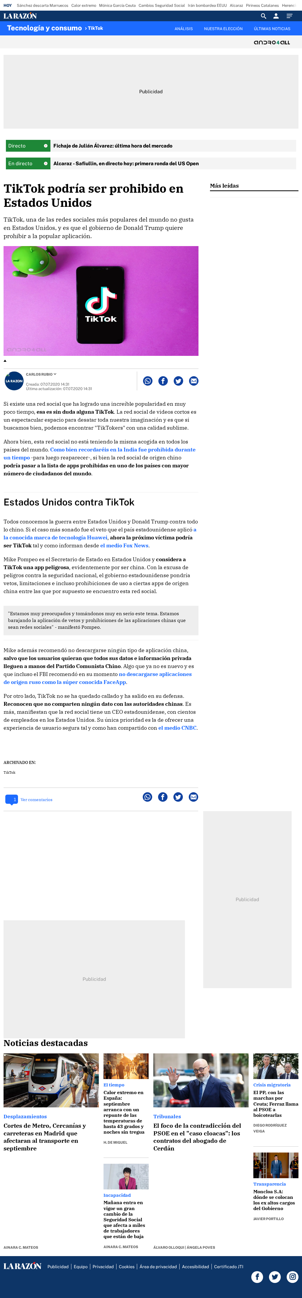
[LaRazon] (40, 15)
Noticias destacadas (46, 1042)
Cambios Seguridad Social (162, 5)
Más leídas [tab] (224, 185)
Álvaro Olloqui (168, 1247)
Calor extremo (83, 5)
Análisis (184, 29)
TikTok (95, 28)
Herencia (290, 5)
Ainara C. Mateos (21, 1247)
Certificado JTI (228, 1266)
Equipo (81, 1266)
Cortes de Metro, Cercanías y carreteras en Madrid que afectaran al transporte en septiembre (45, 1137)
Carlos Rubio (39, 374)
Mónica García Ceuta (117, 5)
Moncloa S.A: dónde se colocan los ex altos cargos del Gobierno (274, 1200)
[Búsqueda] (263, 16)
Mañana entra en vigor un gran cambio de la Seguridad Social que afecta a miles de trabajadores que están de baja (124, 1219)
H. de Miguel (115, 1142)
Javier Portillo (268, 1219)
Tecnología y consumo (44, 28)
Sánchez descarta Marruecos (42, 5)
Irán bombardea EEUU (207, 5)
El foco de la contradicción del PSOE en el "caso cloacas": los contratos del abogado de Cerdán (197, 1137)
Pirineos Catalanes (262, 5)
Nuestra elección (223, 29)
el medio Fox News (124, 545)
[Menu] (291, 16)
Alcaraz (236, 5)
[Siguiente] (295, 32)
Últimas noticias (272, 29)
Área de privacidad (158, 1266)
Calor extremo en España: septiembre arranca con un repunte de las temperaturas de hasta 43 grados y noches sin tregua (124, 1112)
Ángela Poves (201, 1247)
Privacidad (103, 1266)
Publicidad (58, 1266)
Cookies (126, 1266)
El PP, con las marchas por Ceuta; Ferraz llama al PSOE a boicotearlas (275, 1103)
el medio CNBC (177, 727)
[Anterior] (116, 26)
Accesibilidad (195, 1266)
